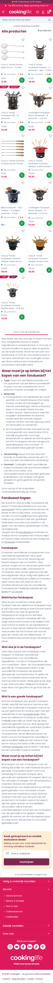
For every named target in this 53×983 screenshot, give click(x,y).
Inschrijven (26, 862)
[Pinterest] (43, 946)
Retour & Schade (15, 900)
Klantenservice (14, 895)
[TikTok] (36, 946)
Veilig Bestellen (19, 979)
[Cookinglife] (20, 12)
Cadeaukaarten (14, 911)
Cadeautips (12, 916)
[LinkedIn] (29, 946)
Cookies (30, 979)
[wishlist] (37, 12)
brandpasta (25, 532)
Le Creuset (17, 591)
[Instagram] (10, 946)
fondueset (9, 542)
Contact (39, 979)
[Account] (43, 12)
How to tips (12, 906)
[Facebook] (23, 946)
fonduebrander (31, 714)
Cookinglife (15, 974)
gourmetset (8, 509)
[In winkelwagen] (22, 80)
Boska (5, 591)
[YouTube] (16, 946)
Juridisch (6, 979)
